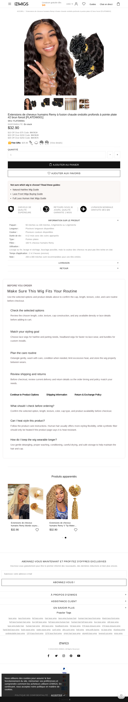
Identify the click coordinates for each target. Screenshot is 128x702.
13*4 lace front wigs (35, 633)
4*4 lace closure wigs (111, 626)
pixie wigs (118, 633)
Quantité (13, 149)
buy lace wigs (100, 622)
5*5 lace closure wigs (91, 626)
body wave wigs (28, 630)
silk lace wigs (113, 622)
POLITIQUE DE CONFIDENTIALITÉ (31, 695)
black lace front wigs (110, 618)
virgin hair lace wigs (72, 633)
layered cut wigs (105, 633)
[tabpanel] (25, 510)
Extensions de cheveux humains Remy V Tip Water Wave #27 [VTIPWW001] (61, 524)
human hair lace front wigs (89, 618)
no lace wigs (106, 630)
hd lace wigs (75, 626)
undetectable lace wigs (15, 633)
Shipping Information (56, 394)
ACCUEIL (20, 11)
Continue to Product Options (24, 394)
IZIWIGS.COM (21, 4)
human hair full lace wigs (81, 622)
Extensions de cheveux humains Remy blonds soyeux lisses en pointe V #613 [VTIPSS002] (24, 524)
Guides (93, 4)
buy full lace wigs (39, 622)
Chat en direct (106, 4)
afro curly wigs (68, 630)
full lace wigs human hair (58, 622)
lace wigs (13, 618)
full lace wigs (37, 618)
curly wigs (56, 630)
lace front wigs (24, 618)
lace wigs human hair (67, 618)
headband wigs (61, 626)
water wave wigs (44, 630)
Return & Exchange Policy (88, 394)
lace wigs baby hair (16, 626)
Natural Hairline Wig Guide (26, 189)
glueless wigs (119, 630)
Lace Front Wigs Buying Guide (28, 194)
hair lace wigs (51, 618)
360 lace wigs (47, 626)
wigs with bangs (92, 630)
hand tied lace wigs (11, 630)
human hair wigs (33, 626)
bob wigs (80, 630)
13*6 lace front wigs (53, 633)
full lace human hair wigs (19, 622)
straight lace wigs (89, 633)
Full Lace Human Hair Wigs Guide (29, 198)
